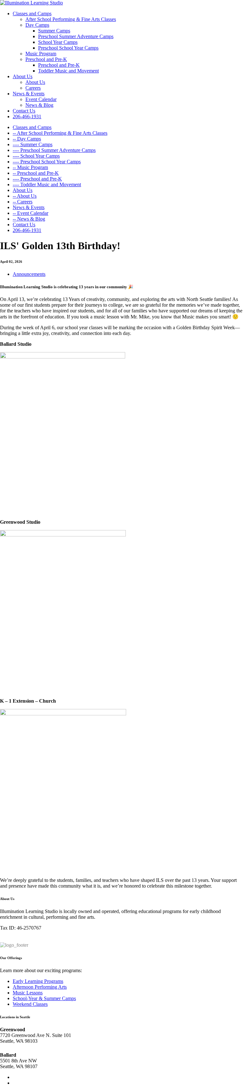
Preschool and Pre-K (46, 59)
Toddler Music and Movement (68, 70)
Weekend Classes (30, 1004)
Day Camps (37, 25)
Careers (33, 88)
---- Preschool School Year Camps (47, 161)
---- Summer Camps (32, 144)
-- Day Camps (27, 138)
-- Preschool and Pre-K (36, 173)
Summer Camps (54, 30)
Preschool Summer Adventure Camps (75, 36)
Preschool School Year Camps (68, 48)
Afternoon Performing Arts (40, 987)
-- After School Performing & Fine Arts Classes (60, 133)
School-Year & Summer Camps (44, 998)
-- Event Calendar (30, 213)
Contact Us (24, 110)
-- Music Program (30, 167)
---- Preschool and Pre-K (37, 178)
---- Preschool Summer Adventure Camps (54, 150)
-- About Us (25, 196)
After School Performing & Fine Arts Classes (70, 19)
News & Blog (39, 105)
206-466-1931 (27, 116)
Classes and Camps (32, 13)
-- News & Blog (29, 219)
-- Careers (22, 201)
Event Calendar (41, 99)
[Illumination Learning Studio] (31, 2)
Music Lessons (28, 992)
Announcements (29, 274)
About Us (22, 76)
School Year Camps (58, 42)
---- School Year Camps (36, 156)
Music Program (40, 53)
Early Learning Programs (38, 981)
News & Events (28, 93)
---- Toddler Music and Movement (47, 184)
